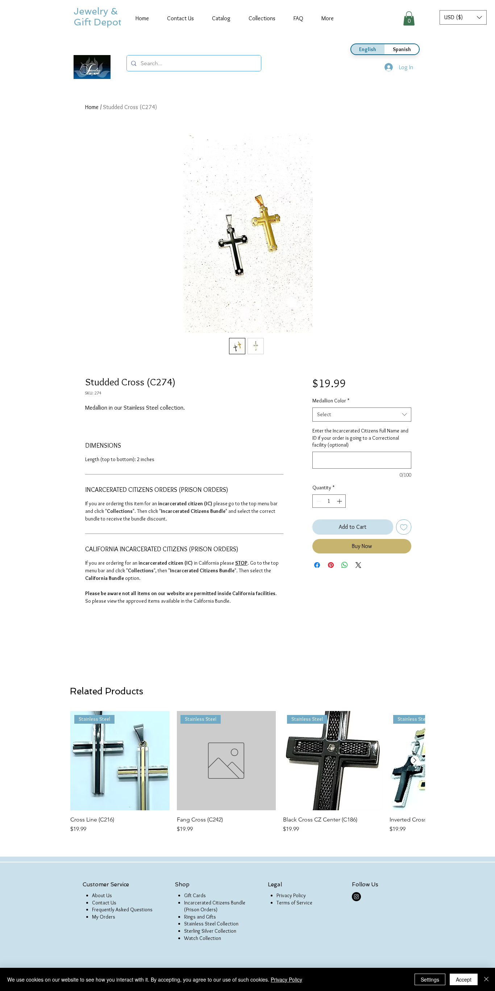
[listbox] (463, 17)
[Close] (486, 979)
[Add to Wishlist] (403, 527)
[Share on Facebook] (317, 565)
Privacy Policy (291, 895)
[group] (247, 772)
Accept (463, 979)
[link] (409, 18)
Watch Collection (202, 938)
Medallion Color (330, 400)
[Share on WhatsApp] (344, 565)
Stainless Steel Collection (211, 923)
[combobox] (361, 414)
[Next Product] (415, 760)
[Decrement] (318, 501)
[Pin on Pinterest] (330, 565)
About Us (102, 895)
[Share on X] (358, 565)
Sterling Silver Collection (210, 931)
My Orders (103, 916)
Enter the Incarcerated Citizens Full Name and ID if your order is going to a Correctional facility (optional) (360, 437)
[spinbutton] (329, 501)
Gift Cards (195, 895)
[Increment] (340, 501)
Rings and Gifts (200, 916)
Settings (430, 979)
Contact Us (104, 902)
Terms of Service (294, 902)
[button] (463, 17)
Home (92, 107)
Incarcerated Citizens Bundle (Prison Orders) (214, 906)
